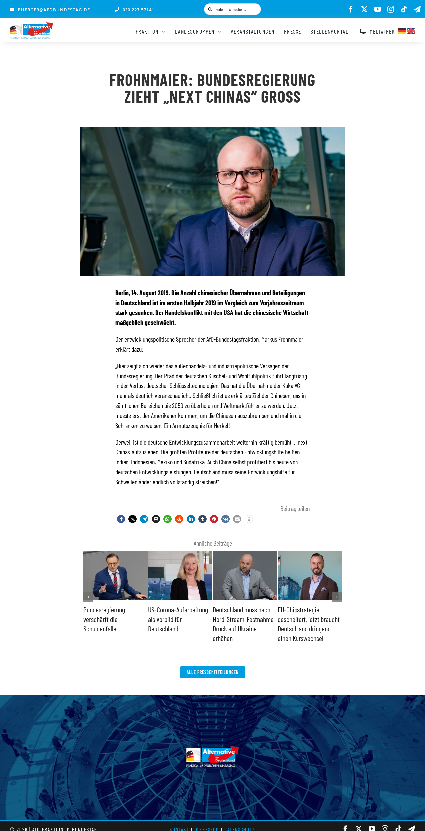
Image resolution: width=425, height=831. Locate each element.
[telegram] (417, 9)
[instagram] (390, 9)
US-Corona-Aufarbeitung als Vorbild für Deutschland (178, 619)
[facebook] (351, 9)
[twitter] (364, 9)
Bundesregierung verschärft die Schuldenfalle (104, 619)
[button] (121, 519)
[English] (411, 30)
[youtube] (377, 9)
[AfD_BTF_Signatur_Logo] (31, 26)
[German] (402, 30)
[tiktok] (404, 9)
